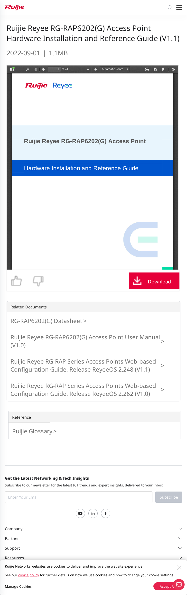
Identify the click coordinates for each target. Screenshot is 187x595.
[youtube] (80, 513)
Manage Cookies (18, 586)
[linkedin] (93, 513)
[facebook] (105, 513)
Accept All (168, 586)
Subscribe (169, 497)
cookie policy (28, 575)
